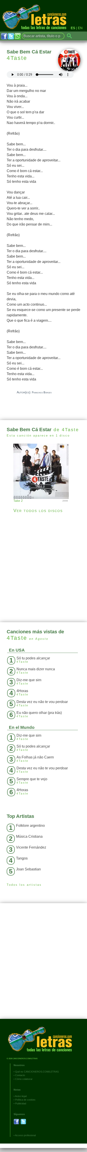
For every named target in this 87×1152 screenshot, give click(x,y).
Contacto (20, 1075)
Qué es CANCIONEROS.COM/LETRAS (37, 1071)
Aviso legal (21, 1096)
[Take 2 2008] (43, 471)
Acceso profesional (25, 1135)
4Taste (17, 58)
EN (80, 28)
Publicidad (20, 1103)
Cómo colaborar (24, 1079)
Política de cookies (25, 1099)
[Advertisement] (43, 567)
